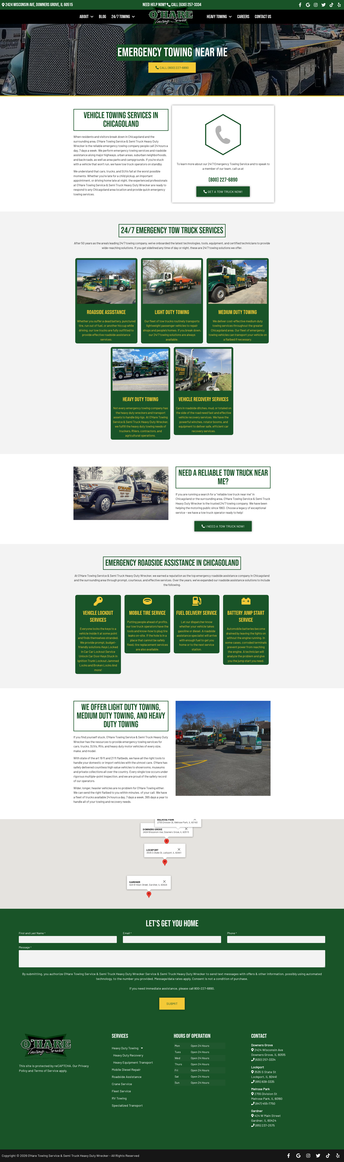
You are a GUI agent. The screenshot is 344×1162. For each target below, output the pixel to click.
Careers (243, 17)
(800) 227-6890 (223, 179)
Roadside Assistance (106, 312)
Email (127, 933)
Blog (102, 17)
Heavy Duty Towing (140, 399)
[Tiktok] (331, 5)
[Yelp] (339, 5)
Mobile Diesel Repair (126, 1069)
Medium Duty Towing (237, 312)
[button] (166, 842)
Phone (232, 933)
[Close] (186, 828)
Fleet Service (121, 1091)
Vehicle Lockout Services (98, 616)
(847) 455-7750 (265, 1103)
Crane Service (122, 1084)
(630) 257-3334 (190, 5)
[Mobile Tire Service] (147, 601)
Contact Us (263, 17)
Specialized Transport (127, 1105)
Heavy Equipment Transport (133, 1062)
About (84, 17)
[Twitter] (324, 5)
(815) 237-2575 (190, 9)
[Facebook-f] (300, 5)
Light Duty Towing (172, 312)
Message (25, 947)
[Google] (308, 5)
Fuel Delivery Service (196, 613)
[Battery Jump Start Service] (246, 601)
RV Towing (119, 1098)
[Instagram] (316, 5)
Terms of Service (46, 1071)
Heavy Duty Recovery (128, 1055)
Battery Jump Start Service (245, 616)
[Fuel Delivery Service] (196, 601)
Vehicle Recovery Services (203, 399)
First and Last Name (32, 933)
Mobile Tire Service (147, 613)
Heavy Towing (217, 17)
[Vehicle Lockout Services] (98, 601)
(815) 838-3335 (264, 1081)
